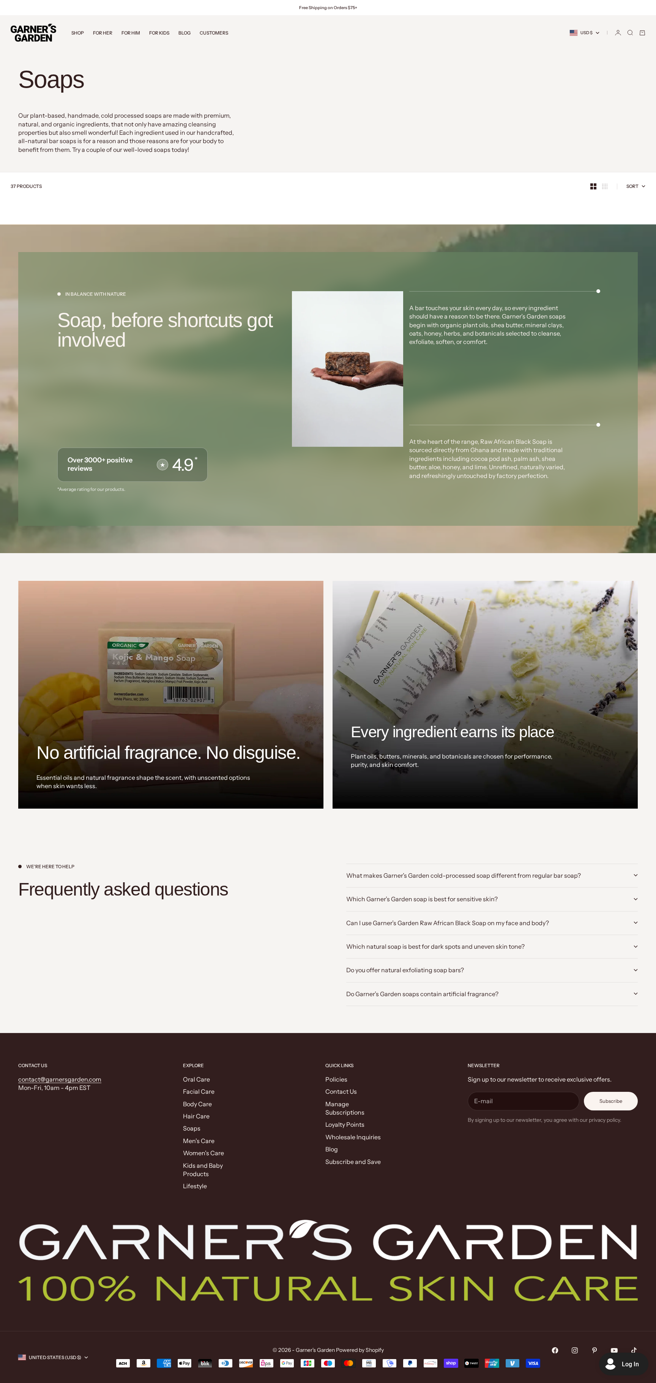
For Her (102, 33)
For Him (130, 33)
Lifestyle (195, 1186)
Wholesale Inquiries (353, 1137)
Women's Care (203, 1153)
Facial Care (198, 1091)
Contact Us (341, 1091)
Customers (214, 33)
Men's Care (198, 1141)
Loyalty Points (344, 1124)
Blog (184, 33)
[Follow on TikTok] (634, 1350)
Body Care (197, 1104)
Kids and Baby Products (203, 1170)
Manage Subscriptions (344, 1108)
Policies (336, 1079)
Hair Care (196, 1116)
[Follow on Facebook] (555, 1350)
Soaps (191, 1128)
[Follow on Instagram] (575, 1350)
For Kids (159, 33)
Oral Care (196, 1079)
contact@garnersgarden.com (59, 1079)
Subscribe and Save (353, 1161)
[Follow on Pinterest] (594, 1350)
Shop (77, 33)
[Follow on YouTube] (614, 1350)
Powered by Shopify (360, 1350)
